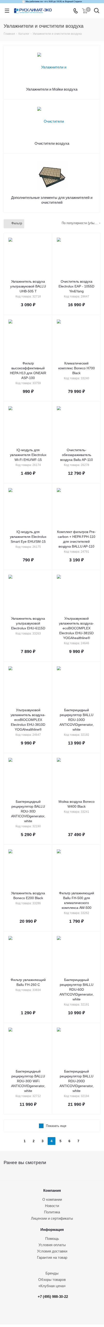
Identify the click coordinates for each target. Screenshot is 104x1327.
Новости (52, 1206)
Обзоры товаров (52, 1279)
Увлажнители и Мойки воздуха (51, 89)
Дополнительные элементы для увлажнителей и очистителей (51, 199)
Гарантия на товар (52, 1257)
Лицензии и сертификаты (52, 1218)
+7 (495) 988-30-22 (53, 1296)
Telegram (54, 1312)
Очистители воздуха (52, 143)
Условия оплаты (52, 1245)
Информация (52, 1229)
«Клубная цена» (52, 1286)
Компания (52, 1190)
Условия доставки (52, 1251)
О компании (52, 1199)
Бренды (52, 1273)
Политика (52, 1212)
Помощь (52, 1238)
